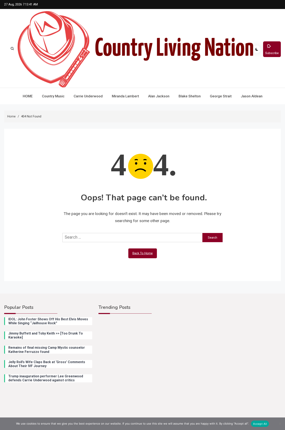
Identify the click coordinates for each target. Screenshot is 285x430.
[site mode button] (257, 49)
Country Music (53, 96)
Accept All (260, 423)
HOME (28, 96)
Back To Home (142, 253)
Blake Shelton (190, 96)
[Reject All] (280, 424)
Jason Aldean (251, 96)
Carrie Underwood (88, 96)
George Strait (221, 96)
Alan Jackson (158, 96)
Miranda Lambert (125, 96)
